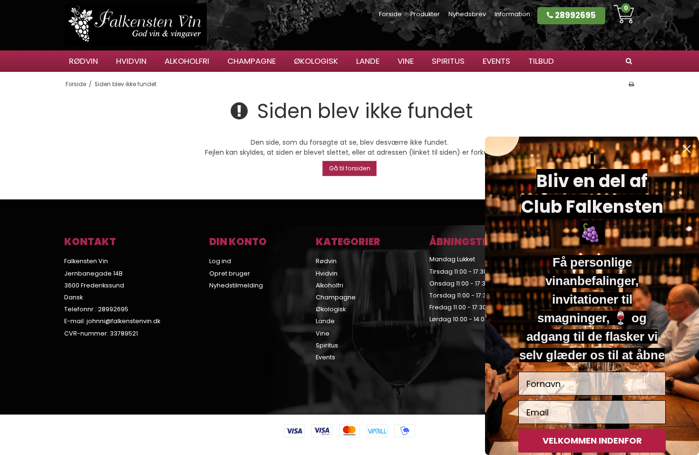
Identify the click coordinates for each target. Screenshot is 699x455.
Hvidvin (131, 61)
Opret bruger (229, 273)
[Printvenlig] (631, 84)
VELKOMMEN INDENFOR (592, 440)
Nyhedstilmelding (236, 285)
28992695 (574, 15)
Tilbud (541, 61)
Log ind (220, 261)
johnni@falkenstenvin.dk (123, 321)
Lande (367, 61)
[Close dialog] (686, 149)
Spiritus (448, 61)
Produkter (425, 14)
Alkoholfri (187, 61)
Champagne (251, 61)
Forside (390, 14)
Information (512, 14)
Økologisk (316, 61)
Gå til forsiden (349, 168)
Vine (406, 61)
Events (496, 61)
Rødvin (83, 61)
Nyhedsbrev (467, 14)
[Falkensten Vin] (135, 25)
